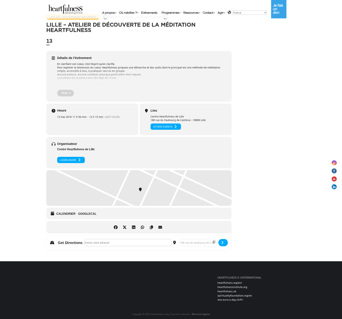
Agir (220, 12)
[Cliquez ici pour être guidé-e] (223, 242)
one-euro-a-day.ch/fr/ (230, 299)
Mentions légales (201, 314)
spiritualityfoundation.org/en (234, 295)
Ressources (190, 12)
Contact (208, 12)
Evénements (149, 12)
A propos (108, 12)
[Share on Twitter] (125, 227)
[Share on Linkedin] (134, 227)
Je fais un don (278, 9)
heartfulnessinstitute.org (232, 287)
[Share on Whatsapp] (143, 227)
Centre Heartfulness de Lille (76, 149)
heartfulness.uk (226, 291)
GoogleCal (87, 213)
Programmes (170, 12)
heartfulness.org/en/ (229, 282)
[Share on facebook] (116, 227)
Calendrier (66, 213)
